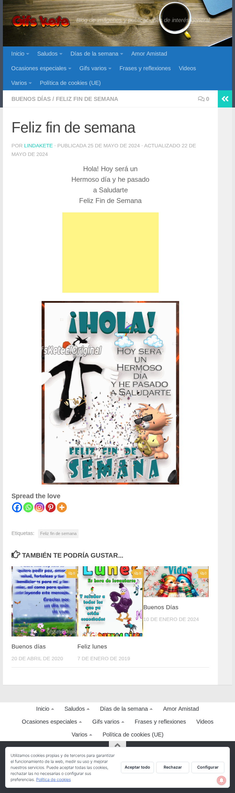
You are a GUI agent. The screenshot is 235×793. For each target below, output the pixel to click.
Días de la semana (94, 53)
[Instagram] (39, 507)
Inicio (17, 53)
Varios (19, 83)
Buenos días (31, 99)
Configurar (208, 767)
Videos (187, 68)
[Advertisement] (110, 252)
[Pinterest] (51, 507)
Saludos (47, 53)
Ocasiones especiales (38, 68)
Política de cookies (53, 779)
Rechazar (173, 767)
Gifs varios (93, 68)
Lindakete (38, 146)
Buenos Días (161, 607)
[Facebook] (17, 507)
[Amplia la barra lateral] (225, 99)
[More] (62, 507)
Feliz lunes (92, 646)
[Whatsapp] (28, 507)
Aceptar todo (137, 767)
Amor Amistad (149, 53)
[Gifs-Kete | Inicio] (40, 21)
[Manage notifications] (221, 780)
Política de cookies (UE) (70, 83)
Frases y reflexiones (145, 68)
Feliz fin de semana (87, 99)
